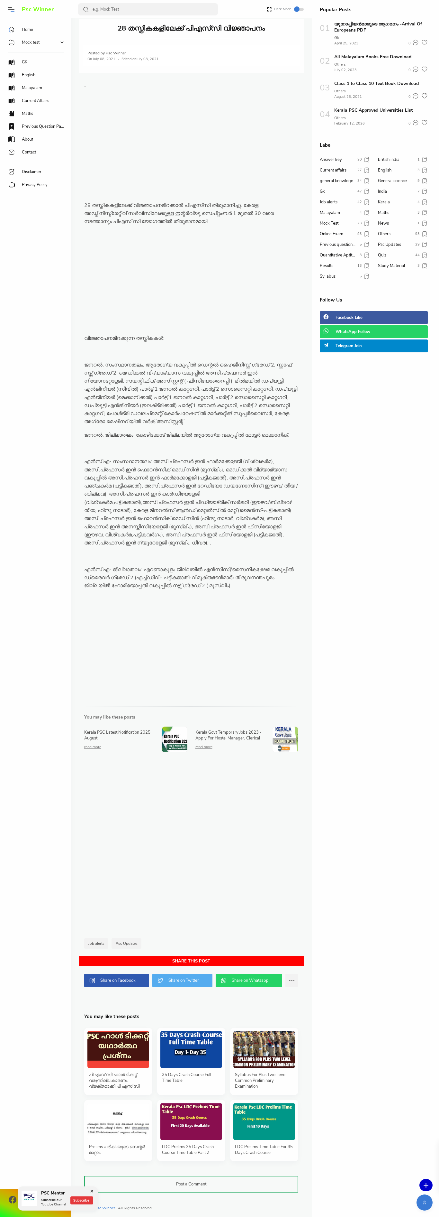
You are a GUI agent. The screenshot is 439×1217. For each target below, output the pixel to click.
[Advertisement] (191, 156)
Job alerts (96, 943)
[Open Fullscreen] (269, 9)
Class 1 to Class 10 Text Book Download (376, 83)
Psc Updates (127, 943)
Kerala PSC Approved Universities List (373, 110)
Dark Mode (282, 9)
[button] (11, 9)
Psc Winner (38, 9)
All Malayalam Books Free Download (372, 57)
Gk (336, 37)
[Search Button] (86, 9)
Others (340, 64)
